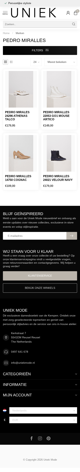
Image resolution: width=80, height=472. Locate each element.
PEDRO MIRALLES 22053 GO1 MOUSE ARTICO (56, 115)
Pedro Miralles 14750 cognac (18, 177)
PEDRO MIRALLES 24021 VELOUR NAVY (58, 177)
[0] (75, 13)
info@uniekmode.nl (23, 362)
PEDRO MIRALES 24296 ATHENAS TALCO (17, 115)
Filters (38, 50)
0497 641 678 (19, 351)
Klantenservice (40, 275)
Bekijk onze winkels (40, 287)
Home (6, 33)
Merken (20, 33)
